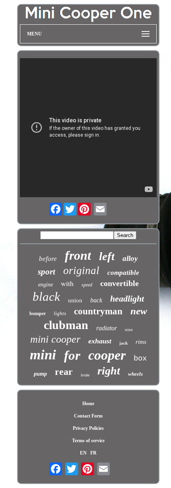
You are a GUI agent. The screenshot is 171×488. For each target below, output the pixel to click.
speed (87, 285)
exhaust (99, 341)
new (138, 311)
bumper (37, 313)
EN (83, 453)
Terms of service (88, 440)
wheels (135, 374)
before (48, 259)
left (107, 256)
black (46, 297)
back (96, 300)
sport (46, 271)
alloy (130, 258)
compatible (123, 272)
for (72, 355)
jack (123, 343)
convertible (119, 283)
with (67, 283)
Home (88, 403)
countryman (98, 311)
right (108, 371)
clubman (66, 324)
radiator (106, 328)
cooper (107, 355)
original (81, 270)
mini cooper (55, 339)
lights (60, 313)
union (75, 300)
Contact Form (88, 416)
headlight (127, 299)
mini (43, 355)
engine (45, 285)
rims (141, 342)
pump (40, 374)
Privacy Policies (88, 428)
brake (85, 375)
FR (93, 453)
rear (64, 371)
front (78, 255)
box (140, 358)
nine (129, 329)
